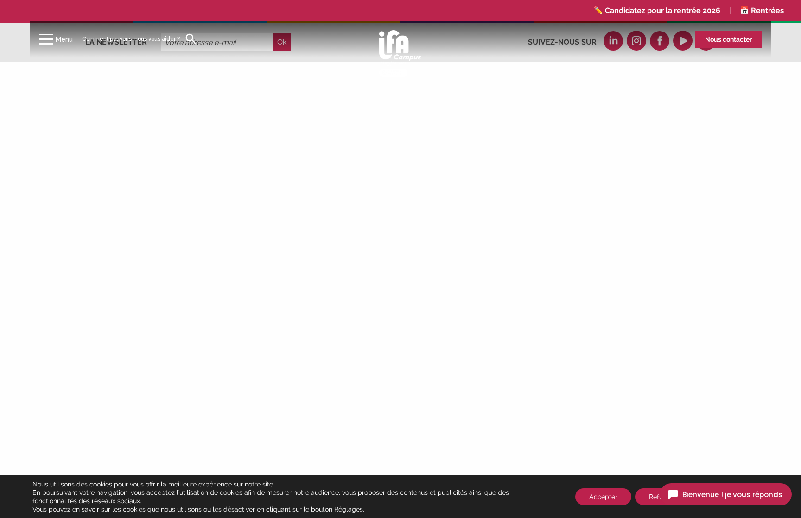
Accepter (603, 496)
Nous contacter (728, 39)
